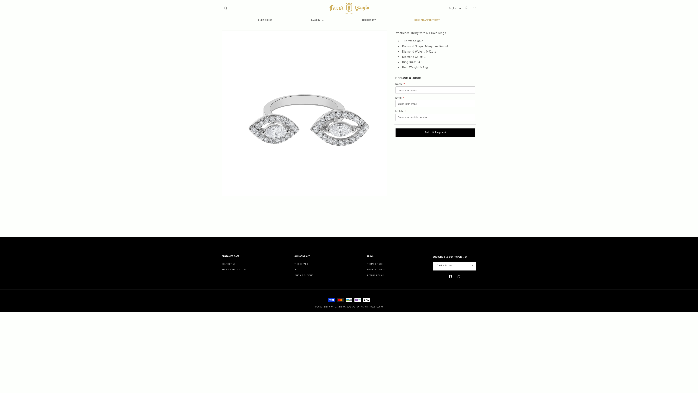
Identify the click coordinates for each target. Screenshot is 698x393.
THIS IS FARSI (301, 264)
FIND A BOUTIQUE (303, 275)
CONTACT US (228, 264)
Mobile (400, 111)
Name (400, 84)
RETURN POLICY (375, 275)
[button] (226, 8)
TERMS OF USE (375, 264)
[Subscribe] (472, 266)
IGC (296, 270)
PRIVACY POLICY (376, 270)
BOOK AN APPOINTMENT (235, 270)
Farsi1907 (328, 307)
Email (400, 97)
